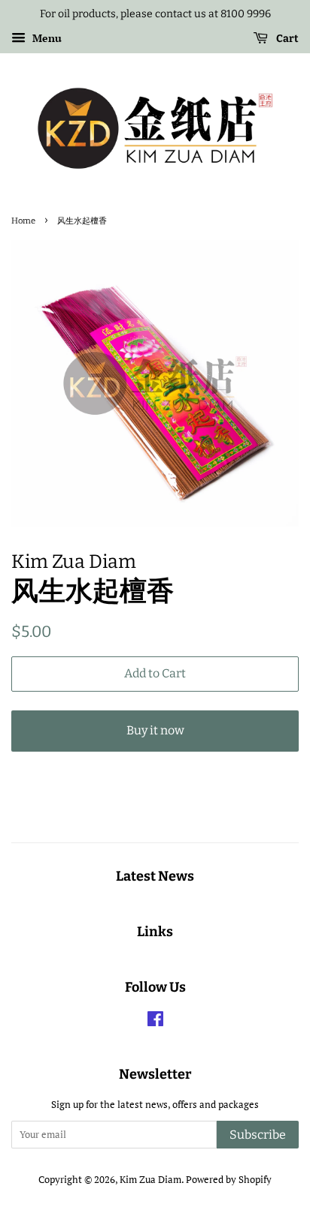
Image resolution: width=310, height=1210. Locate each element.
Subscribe (257, 1134)
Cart (286, 38)
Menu (45, 38)
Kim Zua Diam (150, 1179)
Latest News (155, 876)
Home (23, 220)
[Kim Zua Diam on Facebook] (155, 1022)
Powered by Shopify (229, 1179)
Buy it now (155, 730)
